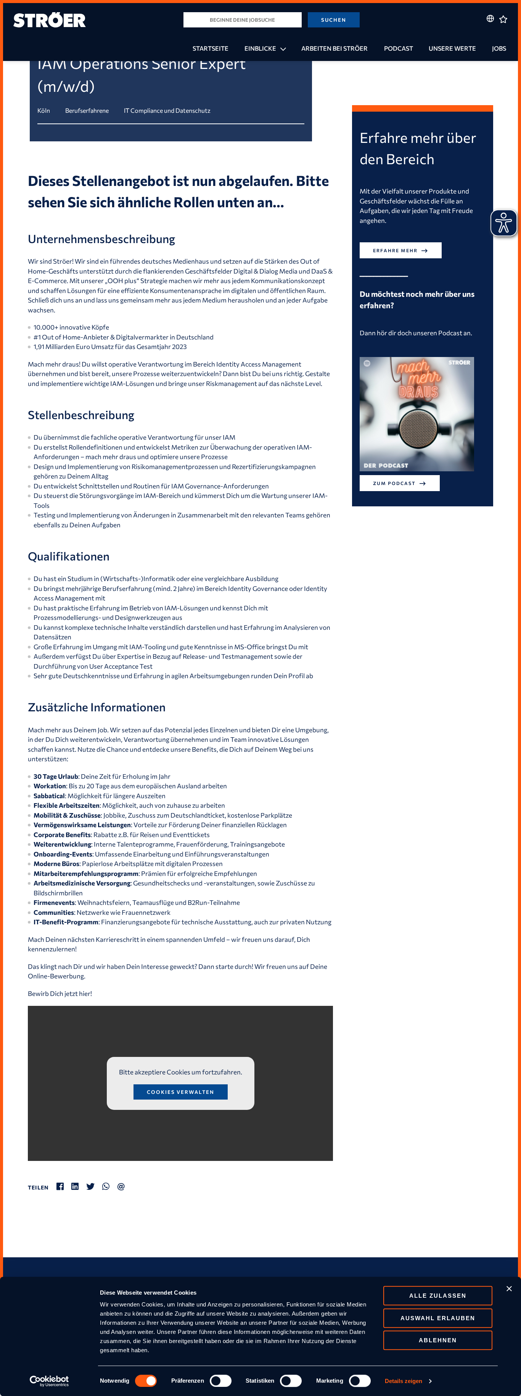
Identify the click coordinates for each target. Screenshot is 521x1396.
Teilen (38, 1187)
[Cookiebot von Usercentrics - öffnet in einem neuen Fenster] (49, 1381)
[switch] (221, 1381)
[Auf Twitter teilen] (94, 1186)
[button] (281, 48)
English (490, 33)
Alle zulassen (437, 1295)
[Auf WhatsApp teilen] (109, 1186)
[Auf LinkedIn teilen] (78, 1186)
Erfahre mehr (395, 250)
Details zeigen (403, 1381)
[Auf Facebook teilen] (63, 1186)
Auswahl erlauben (437, 1318)
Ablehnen (438, 1340)
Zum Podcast (394, 483)
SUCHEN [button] (333, 20)
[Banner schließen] (509, 1288)
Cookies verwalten (180, 1092)
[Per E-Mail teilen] (124, 1186)
